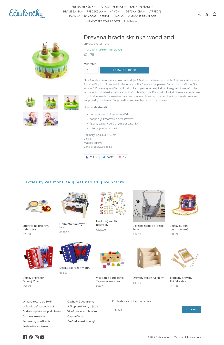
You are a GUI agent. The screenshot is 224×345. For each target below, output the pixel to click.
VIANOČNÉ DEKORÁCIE (142, 16)
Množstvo (90, 64)
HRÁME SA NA (72, 11)
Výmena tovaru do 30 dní (38, 301)
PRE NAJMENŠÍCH (82, 6)
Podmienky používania (36, 321)
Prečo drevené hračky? (81, 321)
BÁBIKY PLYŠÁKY (140, 6)
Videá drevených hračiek (82, 311)
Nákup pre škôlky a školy (82, 306)
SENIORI (105, 16)
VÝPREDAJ (155, 11)
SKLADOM (89, 16)
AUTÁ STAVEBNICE (112, 6)
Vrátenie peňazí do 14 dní (38, 306)
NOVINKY (74, 16)
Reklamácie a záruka (35, 326)
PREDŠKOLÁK (95, 11)
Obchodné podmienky (80, 301)
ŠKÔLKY (119, 16)
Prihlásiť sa (130, 21)
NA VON (115, 11)
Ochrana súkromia (34, 316)
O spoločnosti (75, 316)
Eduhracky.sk (162, 336)
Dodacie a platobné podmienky (42, 311)
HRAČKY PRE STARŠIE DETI (103, 21)
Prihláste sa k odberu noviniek (131, 301)
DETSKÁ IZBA (134, 11)
